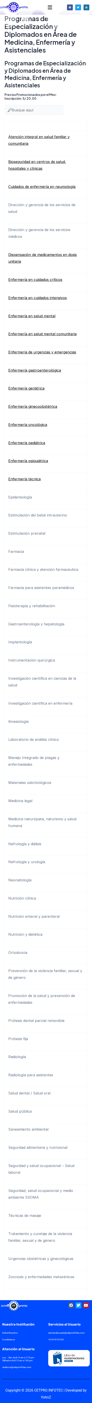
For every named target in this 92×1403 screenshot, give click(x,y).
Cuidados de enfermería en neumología (41, 186)
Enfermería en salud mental (31, 316)
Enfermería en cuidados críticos (35, 279)
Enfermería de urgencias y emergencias (42, 352)
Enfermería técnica (24, 479)
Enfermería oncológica (27, 424)
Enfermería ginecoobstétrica (32, 406)
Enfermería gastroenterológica (34, 370)
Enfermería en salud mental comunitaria (42, 334)
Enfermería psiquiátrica (28, 461)
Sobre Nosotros (10, 1333)
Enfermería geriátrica (26, 388)
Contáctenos (8, 1339)
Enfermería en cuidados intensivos (37, 298)
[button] (50, 7)
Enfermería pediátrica (26, 443)
